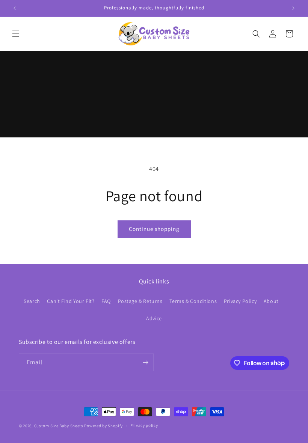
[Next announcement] (293, 8)
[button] (16, 34)
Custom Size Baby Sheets (58, 425)
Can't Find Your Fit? (70, 301)
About (271, 301)
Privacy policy (144, 425)
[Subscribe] (145, 362)
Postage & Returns (140, 301)
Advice (154, 318)
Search (32, 301)
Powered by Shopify (103, 425)
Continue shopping (154, 228)
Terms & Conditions (193, 301)
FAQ (106, 301)
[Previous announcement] (14, 8)
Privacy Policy (240, 301)
